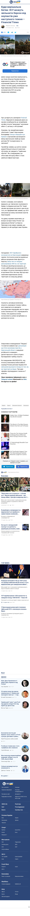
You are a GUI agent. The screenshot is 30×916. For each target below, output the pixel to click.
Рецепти (4, 866)
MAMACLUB (18, 884)
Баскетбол (17, 829)
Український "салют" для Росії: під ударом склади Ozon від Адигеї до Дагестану (10, 703)
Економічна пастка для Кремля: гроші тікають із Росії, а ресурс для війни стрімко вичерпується (10, 734)
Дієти (3, 869)
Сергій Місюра (5, 750)
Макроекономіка (19, 876)
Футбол (3, 829)
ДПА (16, 844)
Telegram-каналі (6, 379)
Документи (17, 794)
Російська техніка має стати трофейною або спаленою (10, 746)
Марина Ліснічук (10, 25)
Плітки (16, 891)
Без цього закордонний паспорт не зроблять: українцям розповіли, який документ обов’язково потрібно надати (10, 527)
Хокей (3, 832)
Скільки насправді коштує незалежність (9, 767)
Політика (18, 804)
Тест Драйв (4, 856)
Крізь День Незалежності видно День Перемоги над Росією (9, 682)
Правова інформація (7, 789)
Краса (3, 894)
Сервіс (16, 859)
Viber (24, 379)
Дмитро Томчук (5, 770)
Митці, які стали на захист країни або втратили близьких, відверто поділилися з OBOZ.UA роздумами (13, 501)
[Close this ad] (29, 907)
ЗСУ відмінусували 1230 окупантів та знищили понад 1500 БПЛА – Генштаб (14, 596)
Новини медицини (6, 884)
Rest (3, 673)
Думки (3, 677)
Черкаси (4, 822)
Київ (3, 817)
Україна (3, 405)
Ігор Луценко (4, 686)
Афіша (3, 891)
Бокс (16, 832)
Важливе (4, 476)
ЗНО (3, 846)
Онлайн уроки (5, 844)
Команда (17, 787)
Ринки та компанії (6, 876)
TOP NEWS (5, 563)
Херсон (8, 405)
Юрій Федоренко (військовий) (9, 739)
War (17, 25)
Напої (16, 866)
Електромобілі (18, 856)
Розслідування (19, 807)
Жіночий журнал (6, 896)
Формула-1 (4, 834)
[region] (15, 105)
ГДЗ (3, 842)
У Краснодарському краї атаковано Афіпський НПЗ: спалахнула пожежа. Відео (14, 609)
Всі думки (4, 776)
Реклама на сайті (6, 794)
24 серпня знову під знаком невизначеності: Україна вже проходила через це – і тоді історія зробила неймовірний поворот (10, 693)
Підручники (18, 842)
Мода (16, 894)
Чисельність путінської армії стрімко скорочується (15, 600)
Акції (3, 859)
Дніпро (16, 820)
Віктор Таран (4, 708)
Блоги (3, 810)
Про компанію (5, 787)
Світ (3, 807)
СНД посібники (5, 849)
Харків (16, 817)
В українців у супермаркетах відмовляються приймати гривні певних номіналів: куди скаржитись (11, 512)
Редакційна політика (6, 408)
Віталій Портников (6, 697)
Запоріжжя (4, 820)
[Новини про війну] (4, 472)
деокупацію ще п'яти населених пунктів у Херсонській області (13, 348)
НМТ (16, 846)
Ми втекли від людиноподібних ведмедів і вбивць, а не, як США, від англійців (11, 757)
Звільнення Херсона (17, 405)
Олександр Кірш (5, 761)
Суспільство (19, 810)
